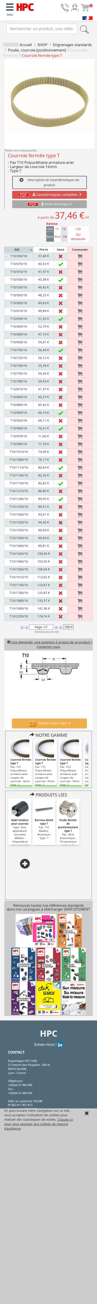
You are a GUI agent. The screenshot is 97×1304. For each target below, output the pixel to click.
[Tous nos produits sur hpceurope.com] (48, 998)
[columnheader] (19, 250)
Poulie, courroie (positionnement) (37, 50)
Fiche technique (57, 204)
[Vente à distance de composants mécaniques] (25, 6)
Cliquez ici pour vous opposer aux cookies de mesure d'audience (38, 1124)
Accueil (26, 44)
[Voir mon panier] (85, 7)
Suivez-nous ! (45, 1044)
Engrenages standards (72, 44)
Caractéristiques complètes (57, 194)
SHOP (42, 44)
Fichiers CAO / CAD (52, 723)
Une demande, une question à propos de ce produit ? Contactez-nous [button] (51, 644)
